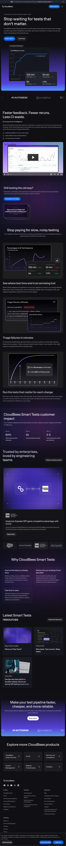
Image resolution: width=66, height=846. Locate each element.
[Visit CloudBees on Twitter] (15, 785)
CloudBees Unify (7, 793)
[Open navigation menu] (62, 6)
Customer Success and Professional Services (50, 810)
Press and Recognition (9, 823)
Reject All (58, 842)
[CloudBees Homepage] (8, 780)
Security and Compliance (10, 798)
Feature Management (9, 801)
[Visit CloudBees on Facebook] (4, 785)
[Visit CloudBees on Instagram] (8, 785)
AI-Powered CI (28, 793)
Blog (45, 793)
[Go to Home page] (7, 6)
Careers (5, 829)
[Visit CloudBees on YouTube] (11, 785)
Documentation (48, 804)
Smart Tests (6, 804)
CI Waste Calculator (49, 814)
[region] (33, 839)
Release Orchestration (9, 806)
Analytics (5, 809)
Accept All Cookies (45, 842)
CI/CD (5, 795)
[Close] (63, 836)
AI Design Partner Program (51, 795)
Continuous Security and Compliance (30, 805)
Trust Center (47, 798)
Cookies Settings (7, 842)
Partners (5, 826)
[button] (10, 545)
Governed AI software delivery (30, 796)
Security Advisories (49, 801)
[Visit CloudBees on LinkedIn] (18, 785)
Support (46, 806)
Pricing (5, 831)
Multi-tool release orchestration (28, 801)
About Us (6, 820)
